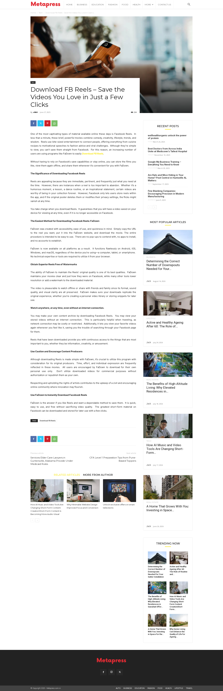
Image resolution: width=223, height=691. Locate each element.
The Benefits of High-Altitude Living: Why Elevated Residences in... (167, 387)
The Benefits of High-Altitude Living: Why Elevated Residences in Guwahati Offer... (157, 601)
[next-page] (37, 520)
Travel (189, 688)
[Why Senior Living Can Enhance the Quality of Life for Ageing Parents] (179, 620)
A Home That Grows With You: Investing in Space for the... (157, 631)
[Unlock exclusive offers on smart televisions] (119, 490)
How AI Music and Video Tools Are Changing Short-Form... (164, 448)
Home (69, 4)
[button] (189, 4)
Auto (118, 688)
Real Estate (152, 380)
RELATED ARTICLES (67, 474)
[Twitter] (40, 123)
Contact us (164, 4)
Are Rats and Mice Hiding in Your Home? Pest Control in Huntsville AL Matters (167, 178)
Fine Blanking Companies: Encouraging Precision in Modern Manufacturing (166, 194)
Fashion (112, 4)
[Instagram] (111, 672)
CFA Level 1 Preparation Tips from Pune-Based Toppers (113, 459)
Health (136, 4)
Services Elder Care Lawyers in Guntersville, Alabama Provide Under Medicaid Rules (51, 460)
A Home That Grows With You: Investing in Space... (167, 508)
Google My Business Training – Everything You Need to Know (164, 163)
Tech (41, 13)
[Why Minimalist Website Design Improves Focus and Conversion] (83, 490)
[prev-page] (32, 520)
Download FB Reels (92, 153)
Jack (148, 281)
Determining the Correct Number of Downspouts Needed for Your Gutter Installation (156, 571)
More (148, 4)
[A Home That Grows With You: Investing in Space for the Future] (168, 487)
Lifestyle (151, 318)
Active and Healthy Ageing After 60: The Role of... (164, 324)
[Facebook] (33, 123)
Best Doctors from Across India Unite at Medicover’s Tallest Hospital (167, 150)
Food (125, 4)
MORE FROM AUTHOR (98, 474)
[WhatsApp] (54, 123)
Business (82, 4)
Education (98, 4)
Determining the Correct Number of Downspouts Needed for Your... (163, 265)
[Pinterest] (47, 123)
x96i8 (35, 112)
